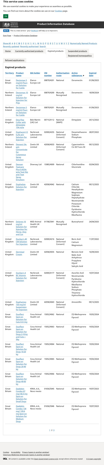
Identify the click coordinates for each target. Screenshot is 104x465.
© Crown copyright (93, 459)
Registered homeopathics (80, 55)
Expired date (92, 74)
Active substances (77, 74)
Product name (20, 74)
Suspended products (77, 51)
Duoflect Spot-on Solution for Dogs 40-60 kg (21, 379)
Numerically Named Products (83, 43)
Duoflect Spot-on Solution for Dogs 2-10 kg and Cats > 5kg (22, 333)
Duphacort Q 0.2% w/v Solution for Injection (22, 136)
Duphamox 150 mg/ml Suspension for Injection (21, 306)
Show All (7, 43)
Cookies (58, 11)
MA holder (35, 73)
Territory (9, 73)
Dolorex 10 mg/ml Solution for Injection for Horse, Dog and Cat (21, 228)
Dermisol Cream (20, 253)
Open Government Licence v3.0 (46, 459)
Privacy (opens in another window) (35, 452)
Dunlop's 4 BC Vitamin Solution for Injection (21, 277)
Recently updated (11, 46)
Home (8, 51)
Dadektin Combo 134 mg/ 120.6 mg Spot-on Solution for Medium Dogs (21, 414)
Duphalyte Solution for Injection (21, 187)
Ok (5, 16)
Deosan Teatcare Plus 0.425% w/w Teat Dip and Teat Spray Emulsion (22, 172)
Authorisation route (62, 74)
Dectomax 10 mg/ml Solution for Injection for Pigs (22, 97)
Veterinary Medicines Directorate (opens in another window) (26, 455)
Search (43, 46)
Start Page (7, 35)
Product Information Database (55, 23)
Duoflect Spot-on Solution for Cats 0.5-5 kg (21, 318)
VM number (48, 74)
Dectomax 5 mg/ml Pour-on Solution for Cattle (22, 84)
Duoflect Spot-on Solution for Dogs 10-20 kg (21, 349)
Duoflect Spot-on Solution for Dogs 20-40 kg (21, 364)
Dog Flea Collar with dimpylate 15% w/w (21, 123)
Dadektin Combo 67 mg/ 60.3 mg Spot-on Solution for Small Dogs (21, 395)
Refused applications (14, 60)
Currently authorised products (29, 51)
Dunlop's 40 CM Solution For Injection (22, 241)
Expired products (55, 51)
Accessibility (15, 452)
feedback (34, 31)
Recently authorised (29, 46)
